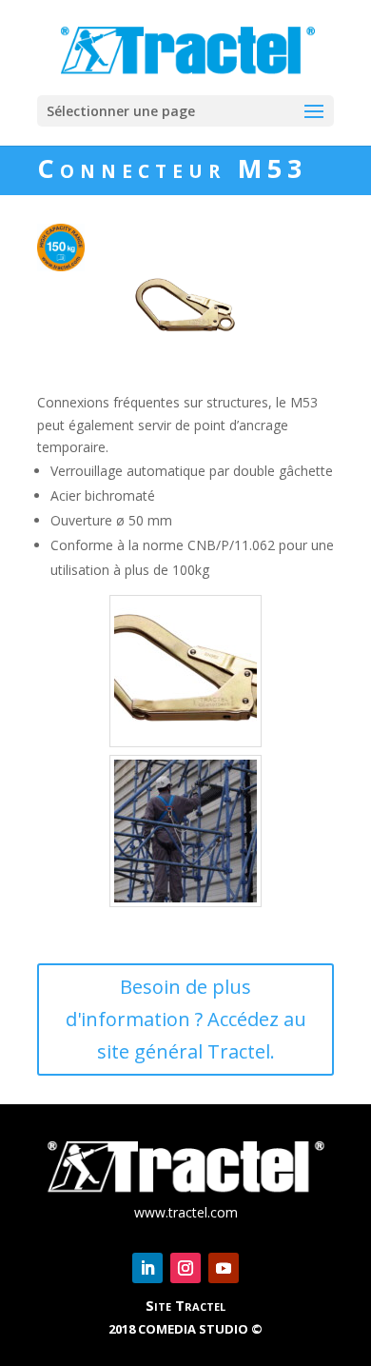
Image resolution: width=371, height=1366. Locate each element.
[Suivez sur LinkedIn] (147, 1268)
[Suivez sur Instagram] (185, 1268)
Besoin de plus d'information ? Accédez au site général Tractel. (186, 1019)
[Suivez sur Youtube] (223, 1268)
